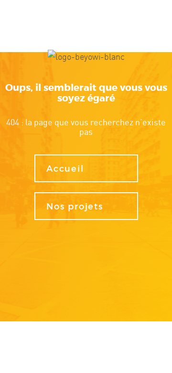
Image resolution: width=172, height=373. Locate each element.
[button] (86, 168)
